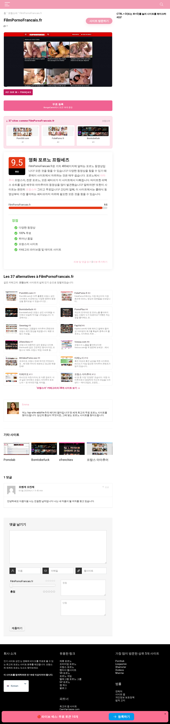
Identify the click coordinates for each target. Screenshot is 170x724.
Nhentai (119, 673)
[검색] (162, 4)
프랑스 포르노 (67, 667)
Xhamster (120, 667)
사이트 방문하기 (99, 20)
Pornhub (119, 661)
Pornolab (9, 460)
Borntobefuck (40, 460)
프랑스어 (12, 13)
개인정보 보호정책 (124, 697)
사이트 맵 (120, 694)
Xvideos (119, 670)
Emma (25, 404)
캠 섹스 (63, 685)
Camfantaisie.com (70, 709)
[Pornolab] (16, 444)
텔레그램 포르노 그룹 (71, 679)
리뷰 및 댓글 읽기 (82, 261)
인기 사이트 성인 (12, 661)
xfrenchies (66, 460)
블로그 (63, 688)
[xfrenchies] (72, 444)
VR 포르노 (65, 673)
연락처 (118, 691)
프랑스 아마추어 (97, 460)
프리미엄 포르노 (68, 664)
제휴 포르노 (66, 661)
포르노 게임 (66, 676)
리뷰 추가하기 (100, 261)
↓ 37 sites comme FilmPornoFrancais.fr (30, 120)
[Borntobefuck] (44, 444)
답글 (106, 487)
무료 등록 (58, 106)
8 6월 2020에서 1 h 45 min (31, 490)
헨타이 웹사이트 (68, 670)
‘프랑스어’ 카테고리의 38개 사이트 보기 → (58, 388)
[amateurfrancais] (99, 444)
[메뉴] (7, 4)
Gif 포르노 (65, 682)
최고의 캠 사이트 (68, 706)
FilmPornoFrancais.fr (21, 581)
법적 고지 (120, 700)
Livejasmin (121, 664)
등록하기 (124, 716)
